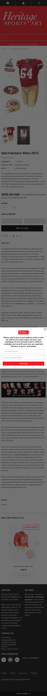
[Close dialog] (45, 329)
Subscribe (23, 363)
